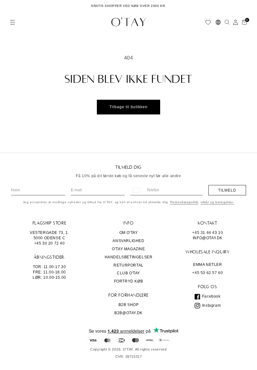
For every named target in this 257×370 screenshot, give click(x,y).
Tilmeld (227, 190)
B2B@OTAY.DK (128, 313)
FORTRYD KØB (128, 281)
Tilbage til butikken (128, 107)
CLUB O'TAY (128, 273)
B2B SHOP (128, 305)
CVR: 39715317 (128, 356)
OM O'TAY (128, 232)
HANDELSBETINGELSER (129, 257)
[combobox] (136, 190)
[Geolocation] (218, 22)
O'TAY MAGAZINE (128, 249)
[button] (12, 22)
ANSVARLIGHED (128, 241)
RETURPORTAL (128, 265)
